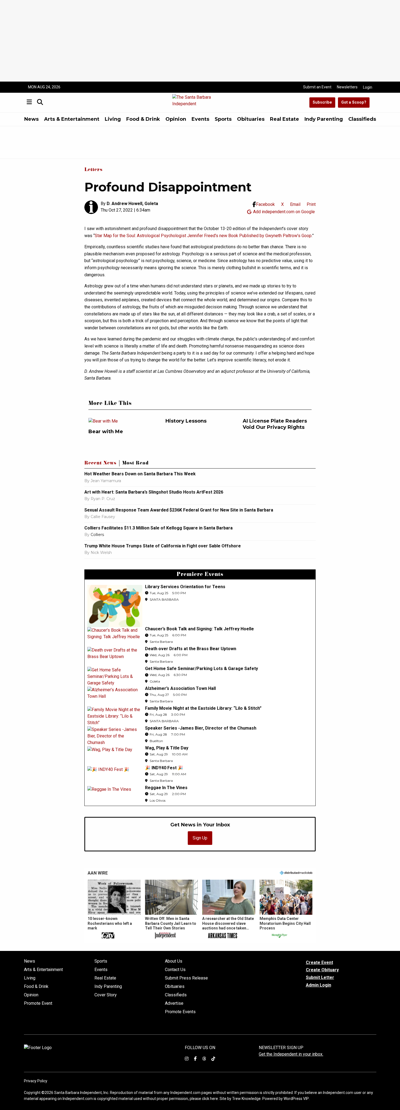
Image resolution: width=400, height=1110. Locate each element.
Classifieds (362, 119)
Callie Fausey (103, 516)
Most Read (135, 463)
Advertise (174, 1003)
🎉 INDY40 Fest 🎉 (164, 767)
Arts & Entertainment (71, 119)
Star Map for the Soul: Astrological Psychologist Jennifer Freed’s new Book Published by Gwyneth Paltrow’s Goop (203, 235)
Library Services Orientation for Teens (185, 586)
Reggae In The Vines (166, 787)
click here (210, 1098)
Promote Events (180, 1012)
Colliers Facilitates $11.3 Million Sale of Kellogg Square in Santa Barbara (158, 528)
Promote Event (38, 1003)
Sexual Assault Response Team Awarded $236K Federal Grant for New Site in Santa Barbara (179, 510)
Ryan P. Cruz (103, 498)
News (31, 119)
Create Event (319, 962)
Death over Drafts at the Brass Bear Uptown (190, 648)
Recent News (100, 463)
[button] (114, 909)
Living (113, 119)
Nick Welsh (101, 552)
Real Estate (284, 119)
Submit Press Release (186, 978)
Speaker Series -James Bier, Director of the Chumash (200, 728)
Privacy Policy (35, 1081)
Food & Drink (143, 119)
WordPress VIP (296, 1098)
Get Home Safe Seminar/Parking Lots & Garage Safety (201, 668)
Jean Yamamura (106, 480)
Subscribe (322, 102)
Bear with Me (105, 432)
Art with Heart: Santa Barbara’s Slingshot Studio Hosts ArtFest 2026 (153, 492)
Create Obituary (322, 969)
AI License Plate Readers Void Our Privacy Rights (275, 424)
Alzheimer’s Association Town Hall (180, 688)
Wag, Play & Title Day (166, 748)
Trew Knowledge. (246, 1098)
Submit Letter (320, 977)
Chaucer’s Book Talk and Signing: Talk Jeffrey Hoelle (199, 628)
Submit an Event (317, 87)
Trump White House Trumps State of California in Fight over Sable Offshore (162, 545)
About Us (173, 961)
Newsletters (347, 87)
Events (200, 119)
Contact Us (175, 970)
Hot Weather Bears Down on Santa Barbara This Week (140, 473)
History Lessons (186, 421)
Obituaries (250, 119)
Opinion (175, 119)
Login (367, 87)
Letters (93, 170)
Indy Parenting (323, 119)
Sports (223, 119)
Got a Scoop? (353, 102)
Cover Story (105, 995)
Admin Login (318, 985)
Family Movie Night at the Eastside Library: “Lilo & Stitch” (203, 708)
